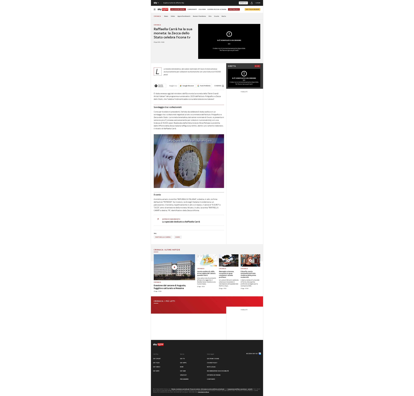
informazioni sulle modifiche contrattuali (212, 389)
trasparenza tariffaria (234, 389)
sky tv (182, 358)
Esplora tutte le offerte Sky (173, 3)
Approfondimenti (184, 16)
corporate (211, 379)
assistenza (243, 389)
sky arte (156, 371)
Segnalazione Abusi (203, 392)
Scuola (216, 16)
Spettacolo (234, 9)
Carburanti (192, 9)
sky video (156, 367)
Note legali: (210, 354)
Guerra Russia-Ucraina (216, 9)
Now (181, 367)
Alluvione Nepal (178, 9)
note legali (211, 367)
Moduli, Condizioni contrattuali (180, 389)
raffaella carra (163, 237)
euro (178, 237)
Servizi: (182, 354)
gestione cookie (213, 358)
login (258, 3)
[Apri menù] (154, 9)
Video (173, 16)
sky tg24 (156, 363)
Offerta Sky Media (213, 375)
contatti (250, 389)
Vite (210, 16)
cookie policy (212, 363)
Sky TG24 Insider (252, 9)
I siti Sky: (155, 354)
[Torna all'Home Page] (163, 9)
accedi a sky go (252, 353)
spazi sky (183, 375)
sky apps (183, 363)
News (166, 16)
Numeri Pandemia (199, 16)
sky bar (183, 371)
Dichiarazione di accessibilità (218, 371)
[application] (160, 86)
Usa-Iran (202, 9)
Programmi (184, 379)
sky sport (157, 358)
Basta (224, 16)
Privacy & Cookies (195, 389)
